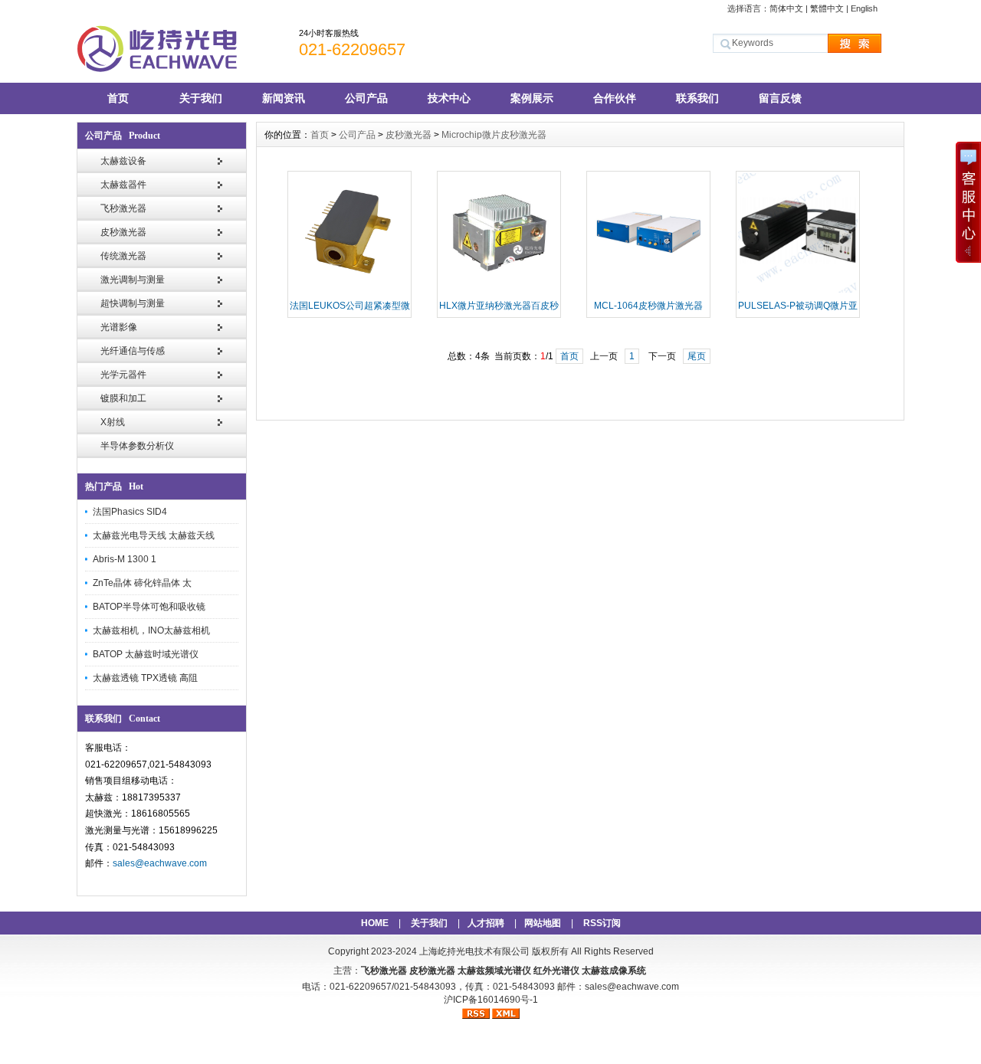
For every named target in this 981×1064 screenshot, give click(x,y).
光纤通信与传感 (132, 350)
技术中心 (449, 98)
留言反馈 (780, 98)
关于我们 (200, 98)
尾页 (696, 356)
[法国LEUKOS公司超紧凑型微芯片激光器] (349, 291)
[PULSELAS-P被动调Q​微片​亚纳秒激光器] (798, 291)
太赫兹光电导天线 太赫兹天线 (154, 535)
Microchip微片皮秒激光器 (493, 134)
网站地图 (542, 923)
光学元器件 (123, 374)
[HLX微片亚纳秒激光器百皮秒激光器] (499, 291)
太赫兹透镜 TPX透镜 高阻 (145, 678)
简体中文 (786, 8)
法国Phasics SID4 (130, 511)
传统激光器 (123, 255)
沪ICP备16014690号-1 (491, 999)
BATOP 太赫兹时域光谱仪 (145, 654)
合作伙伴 (614, 98)
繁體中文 (827, 8)
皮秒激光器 (123, 232)
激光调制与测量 (132, 279)
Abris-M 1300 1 (124, 559)
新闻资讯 (283, 98)
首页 (118, 98)
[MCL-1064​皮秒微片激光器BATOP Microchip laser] (648, 291)
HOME (375, 923)
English (864, 8)
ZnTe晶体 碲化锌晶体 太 (142, 583)
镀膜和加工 (123, 398)
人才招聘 (486, 923)
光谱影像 (118, 327)
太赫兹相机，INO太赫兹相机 (151, 630)
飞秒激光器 (123, 208)
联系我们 (697, 98)
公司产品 (366, 98)
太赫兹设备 (123, 161)
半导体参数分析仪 (137, 445)
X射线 (112, 422)
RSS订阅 (602, 923)
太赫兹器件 (123, 184)
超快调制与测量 (132, 303)
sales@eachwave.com (160, 863)
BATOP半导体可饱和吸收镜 (149, 606)
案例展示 (531, 98)
